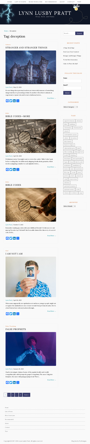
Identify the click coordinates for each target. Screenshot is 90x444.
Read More (51, 98)
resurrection (73, 179)
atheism (78, 121)
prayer (72, 176)
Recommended (51, 1)
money (66, 169)
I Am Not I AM (14, 253)
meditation (67, 165)
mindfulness (76, 165)
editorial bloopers (69, 148)
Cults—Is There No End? (70, 64)
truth (78, 189)
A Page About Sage (68, 48)
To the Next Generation (70, 60)
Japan (66, 162)
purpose (79, 176)
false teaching (11, 326)
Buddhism (72, 124)
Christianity (67, 127)
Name (65, 78)
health (66, 155)
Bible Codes (13, 185)
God (7, 251)
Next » (26, 395)
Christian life (77, 127)
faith (78, 148)
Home (9, 1)
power (66, 176)
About (62, 1)
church (66, 131)
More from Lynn (35, 1)
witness (66, 193)
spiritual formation (69, 186)
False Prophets (16, 329)
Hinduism (73, 155)
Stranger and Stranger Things (26, 47)
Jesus (71, 162)
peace (79, 172)
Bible (7, 113)
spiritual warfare (69, 189)
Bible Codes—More (18, 116)
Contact (71, 1)
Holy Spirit (67, 158)
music (72, 169)
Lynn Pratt (9, 87)
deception (74, 138)
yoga (80, 193)
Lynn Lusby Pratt (45, 13)
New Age (67, 172)
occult (73, 172)
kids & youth (79, 162)
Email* (65, 85)
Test (79, 1)
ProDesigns (82, 441)
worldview (74, 193)
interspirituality (77, 158)
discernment (68, 141)
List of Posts (20, 1)
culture (8, 44)
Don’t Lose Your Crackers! (71, 52)
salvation (66, 182)
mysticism (79, 169)
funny (76, 152)
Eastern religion (69, 145)
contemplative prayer (70, 134)
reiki (65, 179)
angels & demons (69, 121)
